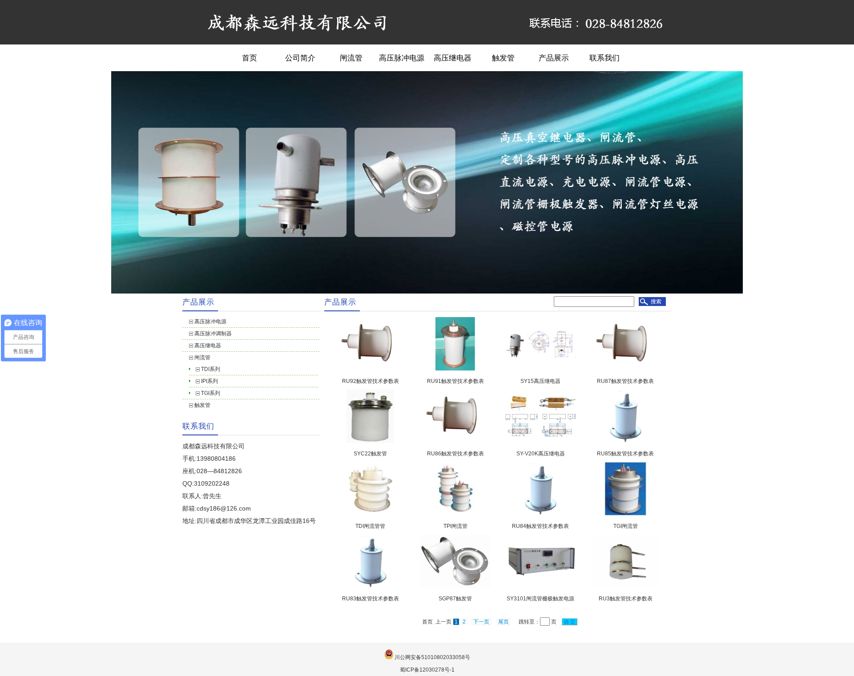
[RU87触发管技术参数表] (625, 369)
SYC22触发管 (370, 454)
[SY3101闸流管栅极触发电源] (540, 586)
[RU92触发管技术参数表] (370, 369)
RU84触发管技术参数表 (540, 526)
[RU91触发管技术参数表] (455, 369)
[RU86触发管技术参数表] (455, 441)
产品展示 (554, 57)
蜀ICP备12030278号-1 (427, 670)
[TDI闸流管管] (370, 513)
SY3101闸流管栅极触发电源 (540, 599)
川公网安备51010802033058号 (432, 657)
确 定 (569, 622)
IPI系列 (209, 381)
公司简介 (300, 57)
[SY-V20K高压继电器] (540, 441)
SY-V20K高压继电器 (540, 454)
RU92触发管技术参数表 (370, 381)
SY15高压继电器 (540, 381)
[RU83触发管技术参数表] (370, 586)
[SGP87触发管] (455, 586)
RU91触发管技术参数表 (455, 381)
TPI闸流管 (455, 526)
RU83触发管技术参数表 (370, 599)
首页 (249, 57)
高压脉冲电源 (401, 57)
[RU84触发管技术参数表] (540, 514)
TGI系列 (210, 393)
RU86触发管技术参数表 (455, 454)
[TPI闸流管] (455, 513)
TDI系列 (210, 369)
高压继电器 (452, 57)
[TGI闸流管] (625, 514)
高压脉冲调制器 (213, 333)
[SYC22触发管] (370, 441)
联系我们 (604, 57)
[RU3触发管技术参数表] (625, 586)
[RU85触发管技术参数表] (625, 441)
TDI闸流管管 (370, 526)
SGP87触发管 (455, 599)
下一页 (481, 622)
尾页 (503, 622)
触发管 (503, 57)
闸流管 (351, 57)
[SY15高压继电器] (540, 369)
